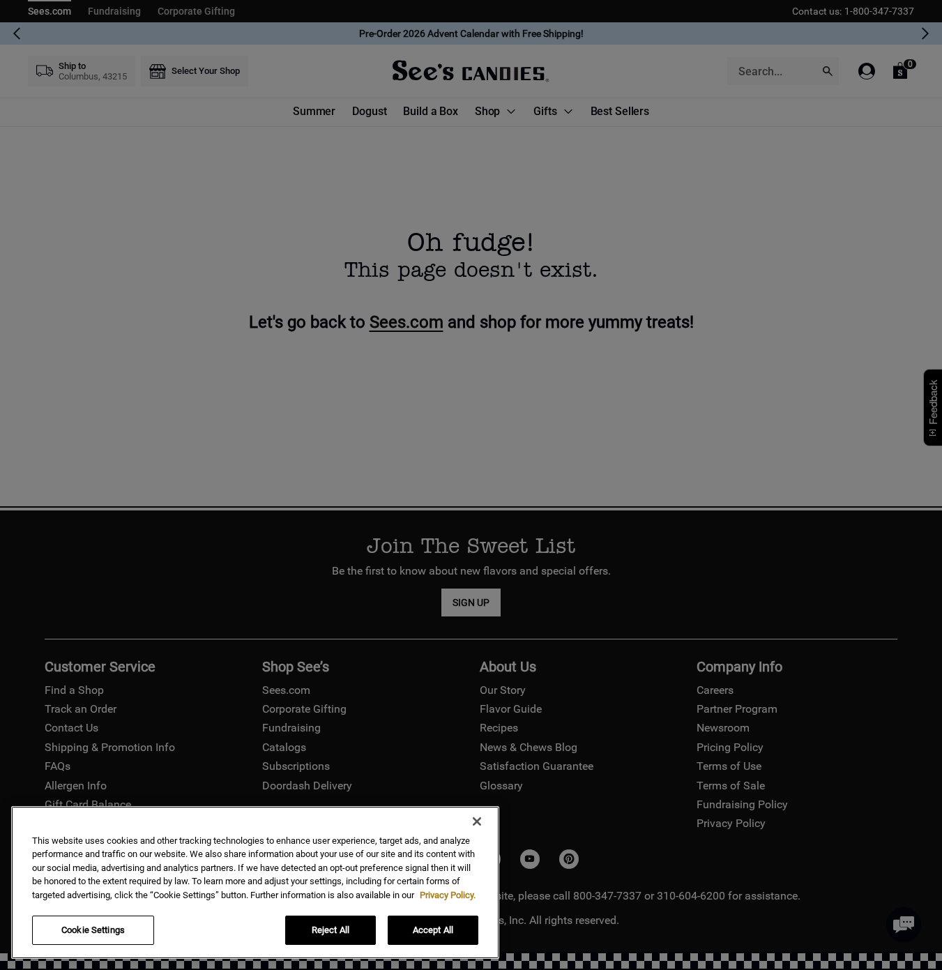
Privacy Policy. (448, 895)
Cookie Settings (93, 930)
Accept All (433, 930)
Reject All (330, 930)
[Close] (477, 821)
